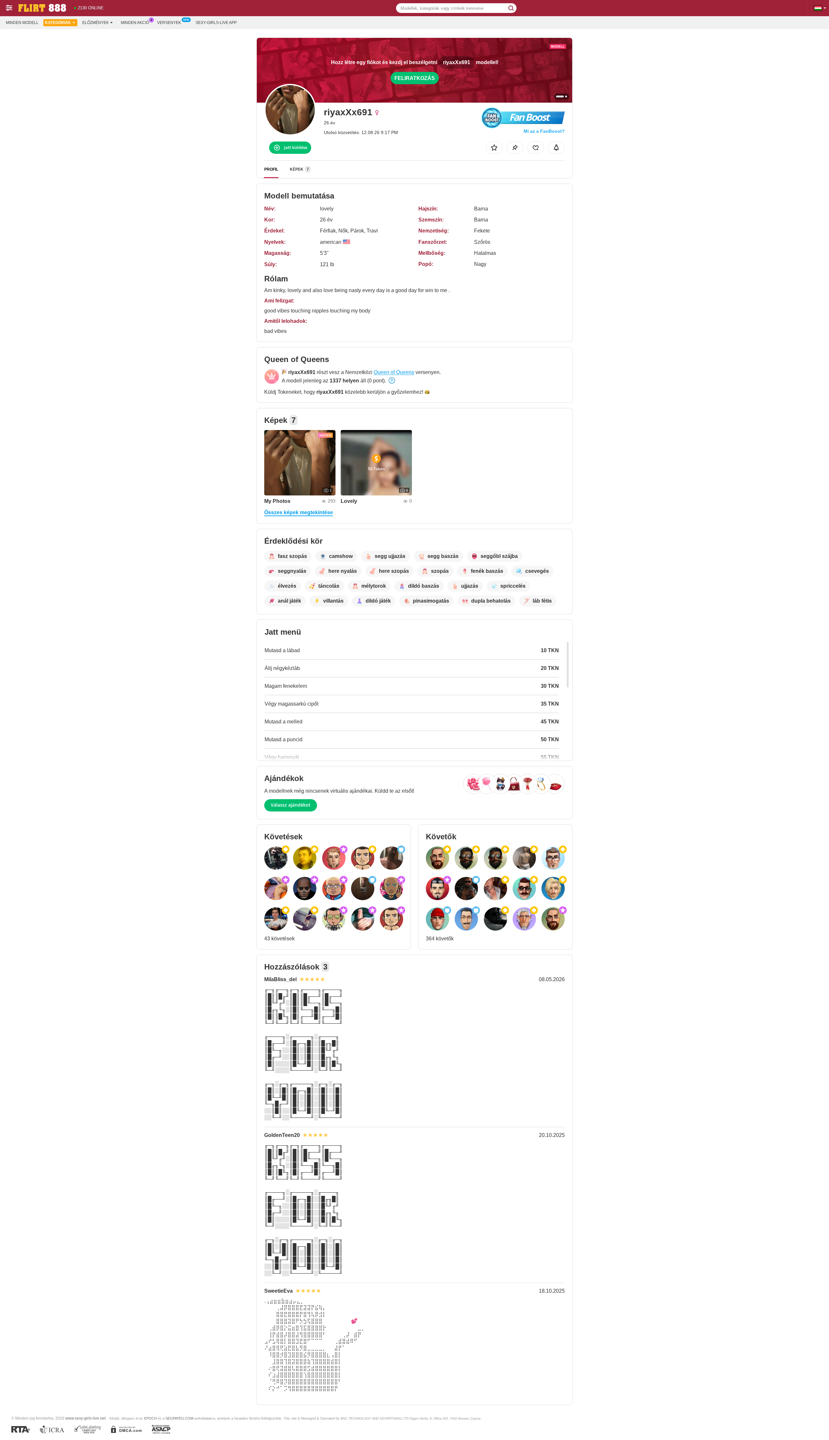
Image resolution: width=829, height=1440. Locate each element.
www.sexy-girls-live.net (85, 1418)
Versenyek (169, 22)
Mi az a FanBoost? (544, 131)
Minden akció (135, 22)
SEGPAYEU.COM (179, 1418)
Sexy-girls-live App (216, 22)
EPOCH (150, 1418)
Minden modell (22, 22)
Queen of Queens (394, 372)
